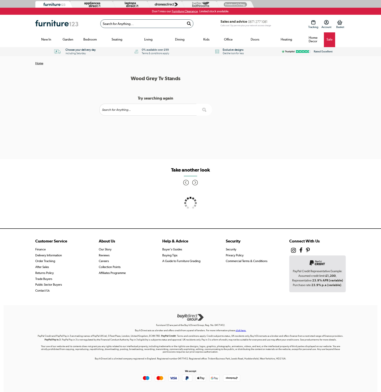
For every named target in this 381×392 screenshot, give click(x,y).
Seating (117, 39)
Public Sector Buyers (48, 284)
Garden (68, 39)
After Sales (42, 267)
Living (148, 39)
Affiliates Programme (112, 273)
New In (46, 39)
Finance (40, 249)
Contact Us (42, 290)
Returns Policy (44, 273)
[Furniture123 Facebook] (301, 250)
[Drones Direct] (165, 4)
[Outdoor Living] (234, 4)
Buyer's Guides (172, 249)
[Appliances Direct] (92, 4)
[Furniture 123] (53, 4)
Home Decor (313, 39)
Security (231, 249)
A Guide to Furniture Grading (181, 261)
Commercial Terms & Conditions (246, 261)
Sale (329, 39)
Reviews (104, 255)
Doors (255, 39)
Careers (104, 261)
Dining (180, 39)
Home (39, 63)
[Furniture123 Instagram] (293, 251)
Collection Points (110, 267)
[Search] (189, 24)
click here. (241, 330)
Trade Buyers (43, 279)
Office (228, 39)
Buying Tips (169, 255)
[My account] (326, 22)
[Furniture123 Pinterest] (308, 250)
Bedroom (90, 39)
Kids (206, 39)
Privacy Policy (235, 255)
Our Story (105, 249)
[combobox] (147, 24)
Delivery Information (48, 255)
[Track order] (313, 22)
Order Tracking (45, 261)
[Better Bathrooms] (200, 4)
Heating (286, 39)
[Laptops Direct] (130, 4)
